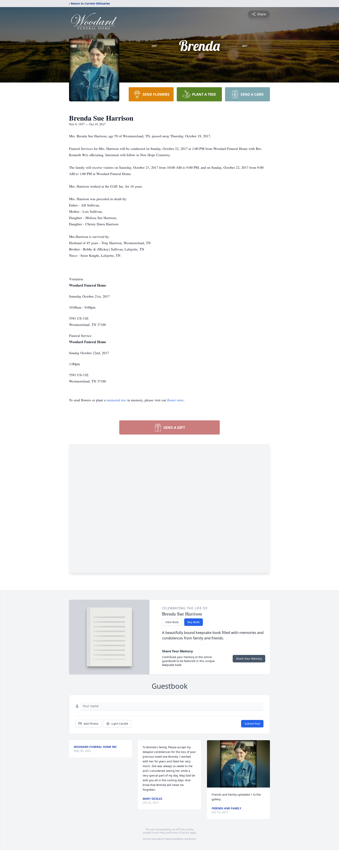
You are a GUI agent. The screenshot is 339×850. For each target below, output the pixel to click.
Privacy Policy (158, 832)
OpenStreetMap (173, 839)
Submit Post (252, 723)
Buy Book (194, 622)
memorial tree (116, 400)
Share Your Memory (249, 658)
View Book (172, 622)
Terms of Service (180, 832)
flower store (175, 400)
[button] (238, 764)
